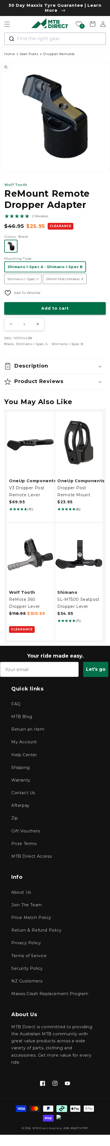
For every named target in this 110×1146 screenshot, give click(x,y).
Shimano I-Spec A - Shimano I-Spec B (45, 267)
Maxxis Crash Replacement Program (49, 993)
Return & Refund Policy (36, 930)
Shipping (20, 767)
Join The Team (26, 904)
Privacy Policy (26, 942)
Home (9, 54)
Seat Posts (29, 54)
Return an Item (27, 729)
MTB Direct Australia (47, 1128)
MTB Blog (21, 716)
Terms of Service (29, 955)
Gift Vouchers (25, 831)
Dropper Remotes (59, 54)
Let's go (95, 669)
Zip (14, 818)
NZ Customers (26, 981)
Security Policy (27, 968)
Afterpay (20, 805)
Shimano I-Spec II (22, 279)
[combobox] (55, 39)
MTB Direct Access (31, 856)
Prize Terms (24, 843)
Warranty (20, 780)
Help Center (24, 754)
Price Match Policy (31, 917)
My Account (24, 741)
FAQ (16, 703)
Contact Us (23, 792)
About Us (21, 892)
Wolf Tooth (15, 185)
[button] (7, 24)
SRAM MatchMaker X (64, 279)
